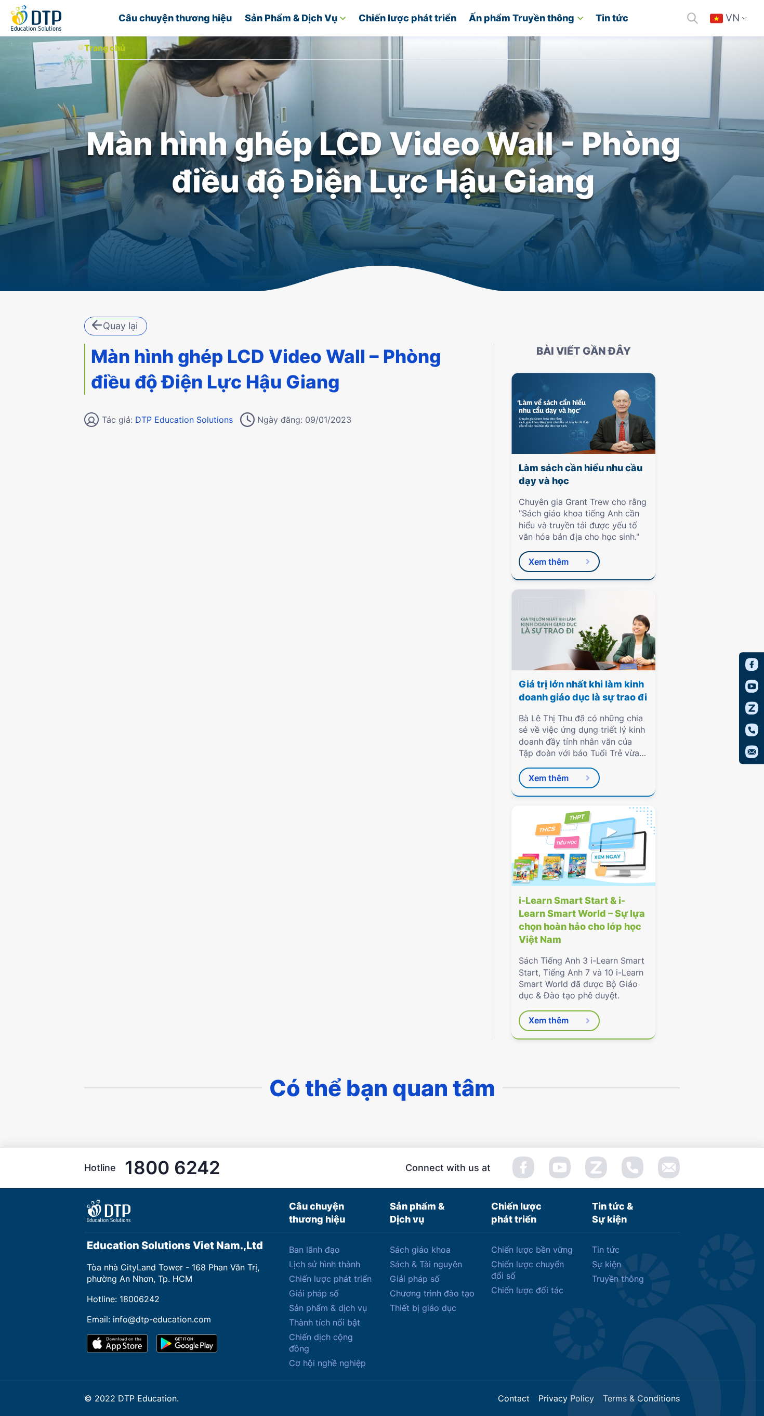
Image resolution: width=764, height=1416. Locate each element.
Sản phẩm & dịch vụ (328, 1308)
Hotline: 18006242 (123, 1299)
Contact (514, 1398)
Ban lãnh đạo (314, 1249)
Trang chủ (104, 48)
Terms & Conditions (641, 1398)
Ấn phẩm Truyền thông (521, 17)
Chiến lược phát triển (407, 17)
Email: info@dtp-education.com (149, 1319)
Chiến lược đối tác (527, 1290)
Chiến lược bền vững (532, 1249)
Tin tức (612, 17)
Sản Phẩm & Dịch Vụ (291, 17)
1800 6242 (172, 1167)
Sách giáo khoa (420, 1249)
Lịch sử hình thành (324, 1264)
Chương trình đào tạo (432, 1293)
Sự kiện (606, 1264)
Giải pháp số (314, 1293)
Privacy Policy (566, 1398)
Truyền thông (618, 1279)
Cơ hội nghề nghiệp (327, 1363)
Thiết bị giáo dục (423, 1308)
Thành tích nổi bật (324, 1322)
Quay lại (120, 325)
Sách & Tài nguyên (426, 1264)
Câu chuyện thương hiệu (175, 17)
